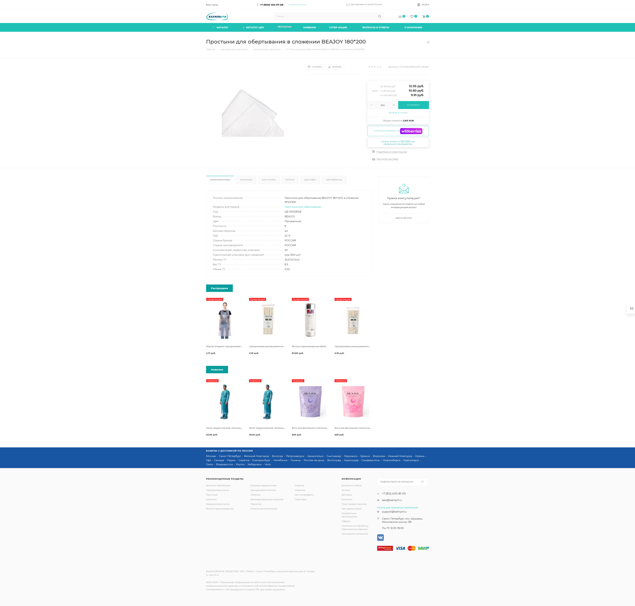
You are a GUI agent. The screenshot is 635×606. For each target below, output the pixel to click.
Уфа (209, 460)
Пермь (231, 460)
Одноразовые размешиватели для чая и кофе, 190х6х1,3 (280, 346)
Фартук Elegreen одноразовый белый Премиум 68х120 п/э (238, 346)
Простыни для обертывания (303, 206)
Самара (219, 460)
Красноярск (411, 460)
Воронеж (379, 456)
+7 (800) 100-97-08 (271, 4)
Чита (268, 464)
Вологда (278, 456)
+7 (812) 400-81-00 (394, 493)
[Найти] (380, 16)
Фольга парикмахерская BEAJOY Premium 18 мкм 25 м (322, 346)
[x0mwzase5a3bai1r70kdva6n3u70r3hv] (253, 105)
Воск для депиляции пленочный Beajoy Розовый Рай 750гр (368, 428)
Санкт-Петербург (230, 456)
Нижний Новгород (400, 456)
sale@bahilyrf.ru (392, 500)
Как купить (269, 180)
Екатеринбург (261, 460)
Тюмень (296, 460)
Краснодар (351, 460)
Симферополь (371, 460)
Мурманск (351, 456)
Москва (211, 456)
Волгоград (334, 460)
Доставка (310, 180)
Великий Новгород (257, 456)
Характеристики (220, 180)
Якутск (240, 464)
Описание (246, 180)
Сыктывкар (334, 456)
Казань (420, 456)
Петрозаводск (295, 456)
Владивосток (225, 464)
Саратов (244, 460)
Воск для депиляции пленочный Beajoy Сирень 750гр (322, 428)
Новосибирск (392, 460)
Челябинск (281, 460)
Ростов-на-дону (314, 460)
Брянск (365, 456)
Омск (210, 464)
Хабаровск (255, 464)
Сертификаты (334, 180)
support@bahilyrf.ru (394, 511)
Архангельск (315, 456)
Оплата (290, 180)
